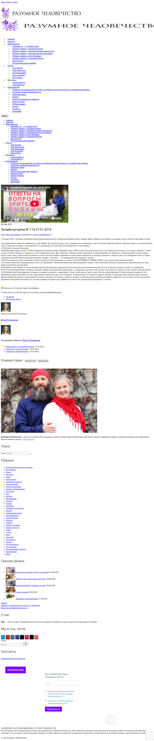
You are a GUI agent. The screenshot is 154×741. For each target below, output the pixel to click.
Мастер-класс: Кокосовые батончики (31, 579)
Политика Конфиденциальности (14, 608)
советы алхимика (13, 525)
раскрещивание (12, 516)
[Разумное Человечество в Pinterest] (36, 637)
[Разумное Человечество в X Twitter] (32, 637)
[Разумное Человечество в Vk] (12, 637)
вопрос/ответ (11, 479)
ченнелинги (11, 540)
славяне (9, 523)
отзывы (9, 503)
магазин (9, 496)
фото (8, 535)
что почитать (11, 547)
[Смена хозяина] (11, 592)
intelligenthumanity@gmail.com (13, 659)
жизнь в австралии (13, 487)
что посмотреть (12, 544)
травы (8, 530)
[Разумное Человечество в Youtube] (8, 637)
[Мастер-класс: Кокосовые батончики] (11, 579)
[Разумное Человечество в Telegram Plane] (3, 637)
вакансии (9, 475)
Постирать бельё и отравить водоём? (31, 585)
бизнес (8, 472)
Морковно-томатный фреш (27, 599)
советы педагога (12, 528)
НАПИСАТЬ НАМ (15, 670)
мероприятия (44, 235)
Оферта (4, 603)
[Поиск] (25, 644)
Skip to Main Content (9, 2)
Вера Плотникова (13, 235)
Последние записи (13, 299)
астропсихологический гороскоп (19, 467)
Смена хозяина (22, 592)
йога (8, 494)
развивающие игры (14, 513)
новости (9, 501)
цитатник (10, 537)
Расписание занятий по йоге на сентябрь (32, 572)
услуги (8, 532)
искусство (10, 491)
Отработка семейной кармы (17, 351)
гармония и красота (14, 482)
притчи (9, 511)
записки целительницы (15, 489)
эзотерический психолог (16, 549)
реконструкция (12, 518)
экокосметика (11, 552)
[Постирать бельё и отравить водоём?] (11, 585)
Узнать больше (28, 439)
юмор (8, 554)
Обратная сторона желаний (17, 349)
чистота (9, 542)
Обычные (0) (43, 361)
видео (35, 235)
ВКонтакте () (31, 361)
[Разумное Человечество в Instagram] (27, 637)
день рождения (12, 484)
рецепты (9, 520)
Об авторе (10, 297)
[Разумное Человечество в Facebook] (17, 637)
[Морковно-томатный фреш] (11, 599)
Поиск (3, 641)
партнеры (10, 506)
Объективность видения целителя (20, 347)
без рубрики (11, 470)
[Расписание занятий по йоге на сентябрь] (11, 572)
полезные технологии (15, 508)
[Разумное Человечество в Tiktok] (22, 637)
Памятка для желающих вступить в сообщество (20, 605)
